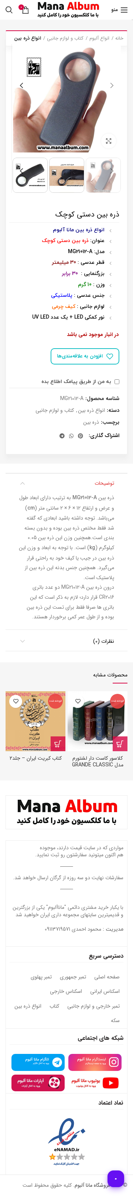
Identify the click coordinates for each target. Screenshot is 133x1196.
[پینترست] (80, 436)
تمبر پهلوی (41, 977)
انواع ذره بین (27, 38)
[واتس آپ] (71, 436)
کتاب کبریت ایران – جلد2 (36, 758)
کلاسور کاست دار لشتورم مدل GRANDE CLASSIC (97, 761)
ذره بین (91, 422)
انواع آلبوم (99, 38)
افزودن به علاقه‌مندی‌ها (80, 356)
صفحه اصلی (107, 977)
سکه (115, 1021)
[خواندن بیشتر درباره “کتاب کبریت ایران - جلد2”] (58, 743)
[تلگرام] (62, 436)
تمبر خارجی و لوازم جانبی (93, 1006)
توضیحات (104, 483)
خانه (119, 38)
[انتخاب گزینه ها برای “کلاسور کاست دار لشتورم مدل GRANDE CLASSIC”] (120, 743)
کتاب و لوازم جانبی (65, 38)
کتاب (54, 1006)
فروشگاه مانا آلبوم (92, 1185)
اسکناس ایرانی (105, 991)
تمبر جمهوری (73, 977)
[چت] (116, 1178)
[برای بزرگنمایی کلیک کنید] (108, 141)
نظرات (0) (103, 641)
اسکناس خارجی (66, 991)
